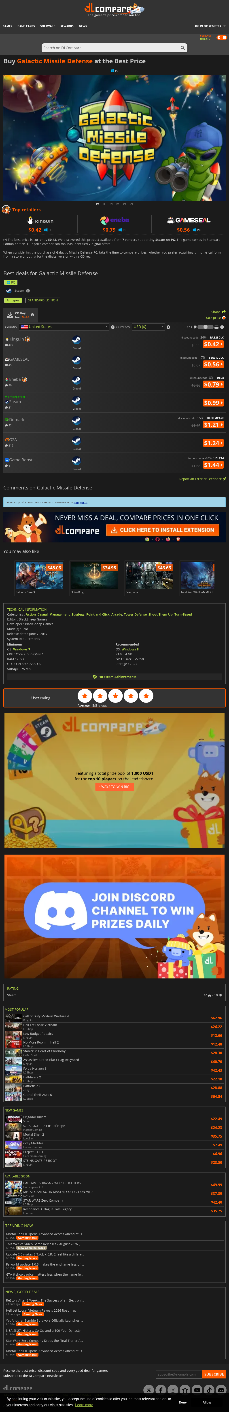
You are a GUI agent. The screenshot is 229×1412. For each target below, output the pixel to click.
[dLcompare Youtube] (195, 1390)
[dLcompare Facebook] (159, 1390)
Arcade (116, 614)
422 (10, 345)
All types (13, 300)
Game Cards (26, 26)
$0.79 (212, 384)
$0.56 (212, 364)
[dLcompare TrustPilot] (183, 1390)
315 (10, 445)
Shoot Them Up (160, 614)
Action (31, 614)
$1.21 (212, 424)
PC (13, 282)
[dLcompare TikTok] (208, 1390)
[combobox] (64, 327)
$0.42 (212, 344)
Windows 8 (130, 649)
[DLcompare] (18, 1387)
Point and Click (98, 614)
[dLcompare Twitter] (147, 1390)
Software (47, 26)
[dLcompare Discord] (220, 1390)
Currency (123, 327)
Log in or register (207, 26)
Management (59, 614)
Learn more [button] (84, 1405)
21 (10, 407)
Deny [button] (183, 1402)
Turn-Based (183, 614)
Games (7, 26)
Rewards (67, 26)
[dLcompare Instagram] (171, 1390)
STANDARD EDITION (43, 300)
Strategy (78, 614)
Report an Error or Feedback (201, 479)
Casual (43, 614)
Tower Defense (135, 614)
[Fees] (205, 327)
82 (10, 425)
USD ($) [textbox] (140, 326)
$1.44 (212, 465)
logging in (80, 502)
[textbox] (37, 327)
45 (10, 364)
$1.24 (212, 443)
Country (11, 327)
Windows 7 (21, 649)
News (83, 26)
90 (10, 385)
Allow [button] (207, 1402)
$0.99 (212, 402)
